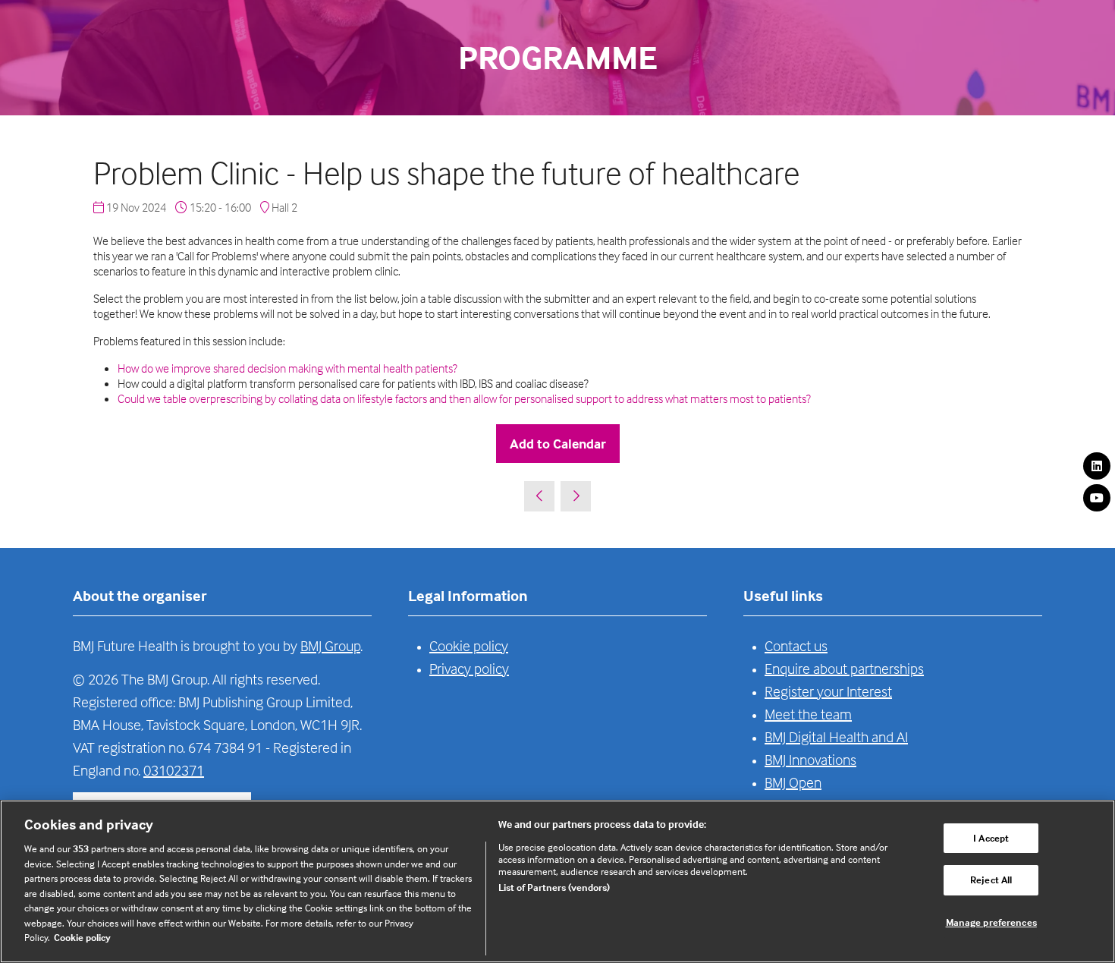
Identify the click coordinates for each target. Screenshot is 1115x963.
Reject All (991, 879)
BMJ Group (330, 645)
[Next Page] (576, 496)
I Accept (991, 838)
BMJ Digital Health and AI (836, 736)
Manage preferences (991, 922)
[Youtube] (1096, 497)
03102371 (173, 769)
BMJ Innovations (810, 759)
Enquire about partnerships (844, 668)
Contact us (796, 645)
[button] (558, 443)
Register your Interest (828, 690)
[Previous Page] (539, 496)
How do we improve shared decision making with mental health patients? (287, 368)
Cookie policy (468, 645)
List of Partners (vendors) (554, 887)
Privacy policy (469, 668)
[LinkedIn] (1096, 466)
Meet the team (808, 713)
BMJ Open (793, 782)
